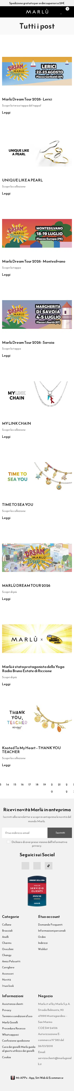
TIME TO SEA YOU (17, 505)
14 (7, 784)
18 (37, 784)
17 (29, 784)
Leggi (6, 112)
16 (22, 784)
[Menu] (3, 11)
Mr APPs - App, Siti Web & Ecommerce (39, 1078)
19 (44, 784)
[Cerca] (9, 11)
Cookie (6, 1057)
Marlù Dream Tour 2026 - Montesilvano (33, 261)
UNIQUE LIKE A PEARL (22, 180)
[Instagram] (37, 866)
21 (59, 784)
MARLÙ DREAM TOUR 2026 (26, 585)
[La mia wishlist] (61, 12)
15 (15, 784)
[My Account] (71, 11)
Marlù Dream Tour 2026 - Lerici (27, 99)
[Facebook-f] (25, 866)
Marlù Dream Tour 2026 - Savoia (28, 342)
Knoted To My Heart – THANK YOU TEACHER (31, 750)
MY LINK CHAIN (16, 423)
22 (66, 785)
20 (52, 785)
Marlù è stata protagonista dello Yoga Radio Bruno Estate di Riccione (33, 669)
